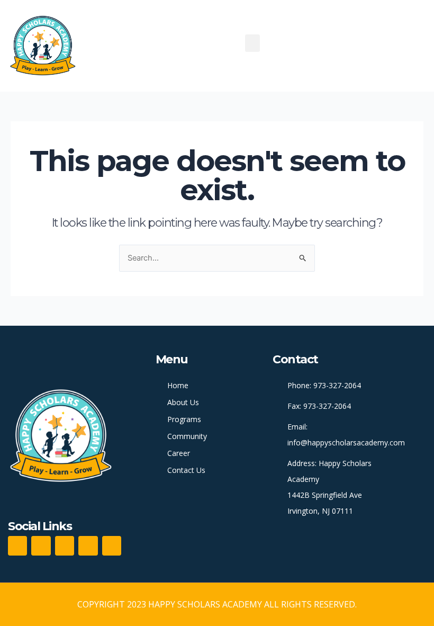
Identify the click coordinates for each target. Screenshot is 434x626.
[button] (252, 43)
